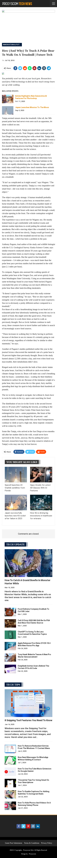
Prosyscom (32, 854)
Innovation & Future (12, 45)
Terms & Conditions (31, 843)
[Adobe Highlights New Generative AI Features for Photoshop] (7, 99)
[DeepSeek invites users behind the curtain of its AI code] (10, 669)
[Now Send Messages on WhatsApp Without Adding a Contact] (10, 760)
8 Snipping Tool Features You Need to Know (28, 720)
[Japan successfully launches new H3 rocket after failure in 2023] (16, 502)
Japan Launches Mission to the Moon (32, 107)
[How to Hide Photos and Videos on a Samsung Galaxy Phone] (10, 806)
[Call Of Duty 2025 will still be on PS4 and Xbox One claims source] (10, 623)
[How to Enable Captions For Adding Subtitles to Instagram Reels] (10, 794)
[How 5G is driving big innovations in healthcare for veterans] (41, 502)
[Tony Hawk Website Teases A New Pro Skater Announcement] (10, 657)
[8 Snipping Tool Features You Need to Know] (28, 703)
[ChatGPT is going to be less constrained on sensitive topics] (10, 635)
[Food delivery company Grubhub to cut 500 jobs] (10, 612)
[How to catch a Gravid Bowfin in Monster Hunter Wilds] (28, 563)
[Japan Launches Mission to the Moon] (7, 110)
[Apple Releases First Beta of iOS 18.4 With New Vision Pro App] (10, 646)
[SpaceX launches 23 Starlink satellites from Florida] (16, 474)
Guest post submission (13, 843)
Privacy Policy (46, 843)
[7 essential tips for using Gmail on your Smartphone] (10, 783)
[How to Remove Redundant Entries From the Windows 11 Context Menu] (10, 749)
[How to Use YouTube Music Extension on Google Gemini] (10, 772)
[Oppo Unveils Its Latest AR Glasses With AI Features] (41, 474)
